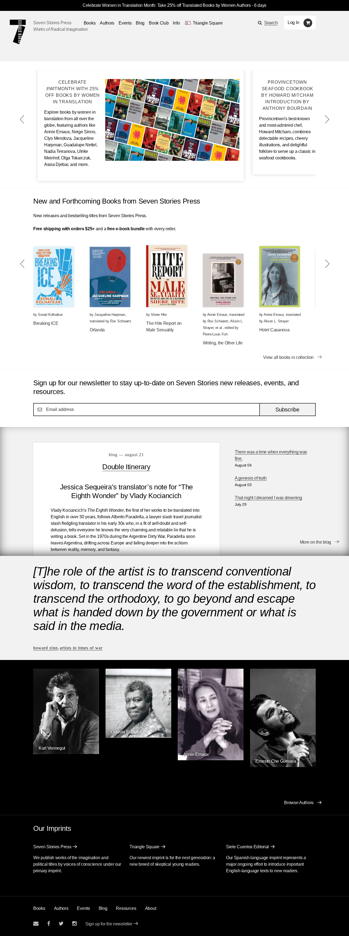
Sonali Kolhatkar (50, 315)
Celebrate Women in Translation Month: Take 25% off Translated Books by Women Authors (167, 5)
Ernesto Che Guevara (275, 761)
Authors (107, 23)
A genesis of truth (251, 478)
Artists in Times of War (81, 648)
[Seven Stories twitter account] (61, 923)
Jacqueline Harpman (109, 315)
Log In (293, 22)
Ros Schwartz (120, 321)
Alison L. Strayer (276, 321)
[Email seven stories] (35, 923)
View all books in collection (288, 357)
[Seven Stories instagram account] (74, 923)
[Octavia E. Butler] (138, 736)
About (150, 908)
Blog (140, 23)
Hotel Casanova (274, 330)
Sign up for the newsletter (108, 924)
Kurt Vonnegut (52, 748)
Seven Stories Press (52, 22)
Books (39, 908)
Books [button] (90, 23)
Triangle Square (145, 846)
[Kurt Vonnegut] (66, 752)
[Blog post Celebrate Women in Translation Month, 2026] (172, 159)
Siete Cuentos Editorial (247, 846)
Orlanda (97, 330)
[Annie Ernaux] (210, 758)
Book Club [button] (159, 23)
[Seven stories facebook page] (48, 923)
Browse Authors (299, 802)
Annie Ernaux (217, 315)
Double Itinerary (126, 467)
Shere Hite (159, 315)
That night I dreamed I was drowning (268, 497)
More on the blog (315, 542)
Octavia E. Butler (126, 731)
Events (125, 23)
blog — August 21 (126, 454)
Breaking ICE (45, 323)
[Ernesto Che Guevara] (283, 765)
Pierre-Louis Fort (215, 334)
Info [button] (176, 23)
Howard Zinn (45, 648)
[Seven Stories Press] (17, 32)
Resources (126, 908)
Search (271, 22)
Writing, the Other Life (223, 343)
